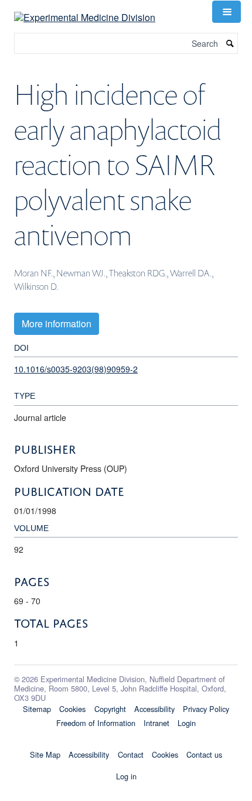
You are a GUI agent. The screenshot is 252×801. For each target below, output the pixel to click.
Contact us (204, 754)
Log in (126, 776)
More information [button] (56, 323)
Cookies (72, 708)
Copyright (110, 708)
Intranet (156, 722)
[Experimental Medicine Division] (84, 10)
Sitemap (37, 708)
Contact (131, 754)
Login (187, 722)
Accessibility (154, 708)
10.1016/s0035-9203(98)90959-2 (76, 369)
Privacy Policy (206, 708)
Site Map (45, 754)
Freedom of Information (95, 722)
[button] (226, 12)
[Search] (230, 43)
